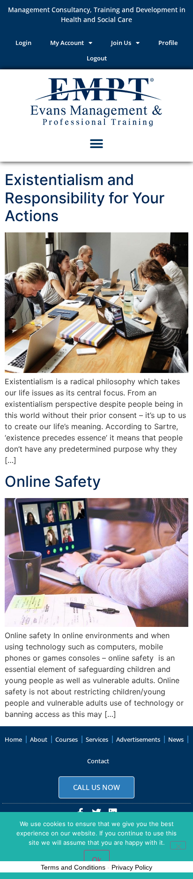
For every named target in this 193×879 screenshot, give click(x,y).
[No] (178, 845)
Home (13, 739)
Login (23, 42)
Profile (168, 42)
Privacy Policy (131, 867)
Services (97, 739)
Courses (66, 739)
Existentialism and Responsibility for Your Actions (84, 198)
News (176, 739)
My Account (67, 42)
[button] (96, 143)
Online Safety (53, 481)
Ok (97, 859)
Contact (98, 761)
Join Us (121, 42)
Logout (97, 58)
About (38, 739)
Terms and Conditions (73, 867)
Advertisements (138, 739)
